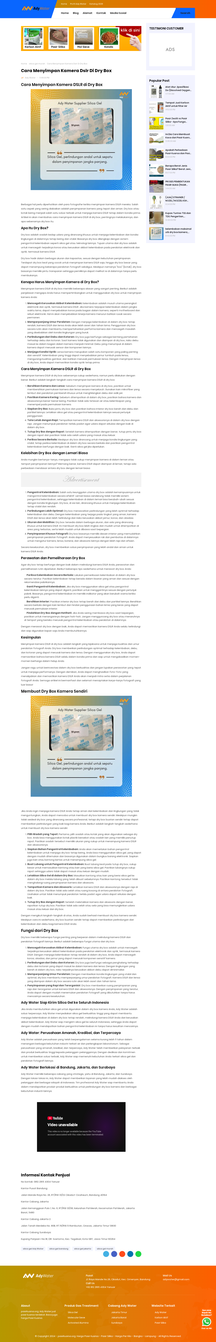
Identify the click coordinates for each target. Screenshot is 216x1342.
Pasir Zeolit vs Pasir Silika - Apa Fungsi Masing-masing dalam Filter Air (178, 120)
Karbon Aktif (161, 1317)
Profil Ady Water (78, 4)
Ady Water (30, 77)
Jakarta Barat (119, 1317)
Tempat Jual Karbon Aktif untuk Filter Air (177, 104)
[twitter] (180, 3)
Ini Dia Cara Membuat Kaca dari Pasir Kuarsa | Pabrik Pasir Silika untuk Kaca (178, 136)
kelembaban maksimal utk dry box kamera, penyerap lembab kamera (178, 230)
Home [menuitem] (65, 13)
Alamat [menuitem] (87, 13)
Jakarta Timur (119, 1312)
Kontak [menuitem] (101, 13)
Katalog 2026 (96, 4)
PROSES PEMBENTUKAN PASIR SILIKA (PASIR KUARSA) (177, 183)
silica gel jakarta (82, 1248)
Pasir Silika (160, 1322)
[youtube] (192, 3)
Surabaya (116, 1322)
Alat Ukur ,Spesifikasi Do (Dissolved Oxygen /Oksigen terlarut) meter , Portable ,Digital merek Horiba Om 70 (177, 88)
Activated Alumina (78, 1322)
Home (64, 4)
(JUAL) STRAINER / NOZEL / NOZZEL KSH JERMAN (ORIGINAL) (176, 199)
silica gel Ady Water (33, 1248)
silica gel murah (37, 63)
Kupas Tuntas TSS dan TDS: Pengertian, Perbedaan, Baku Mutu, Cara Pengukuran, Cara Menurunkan (178, 215)
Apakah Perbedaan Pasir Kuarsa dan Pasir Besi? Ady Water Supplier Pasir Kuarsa (178, 151)
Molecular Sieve (76, 1317)
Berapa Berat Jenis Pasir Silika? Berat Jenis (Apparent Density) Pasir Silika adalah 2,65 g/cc (178, 167)
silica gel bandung (58, 1248)
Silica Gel (73, 1312)
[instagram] (186, 3)
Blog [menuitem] (76, 13)
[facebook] (173, 3)
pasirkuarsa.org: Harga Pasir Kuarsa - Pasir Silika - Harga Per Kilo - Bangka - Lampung (107, 1336)
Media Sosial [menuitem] (118, 13)
